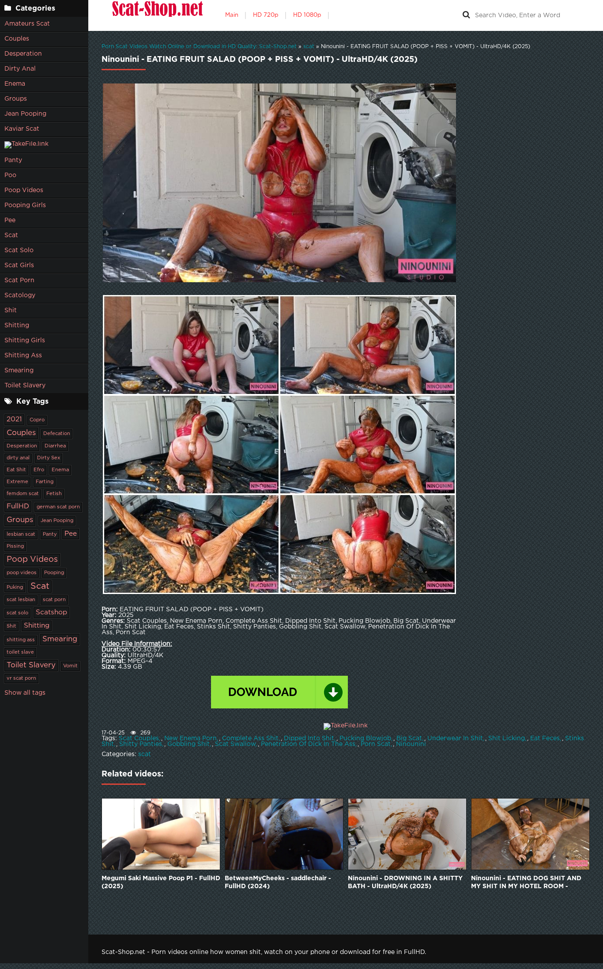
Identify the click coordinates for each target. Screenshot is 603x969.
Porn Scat (376, 744)
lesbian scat (21, 534)
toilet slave (20, 652)
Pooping (54, 573)
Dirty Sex (48, 458)
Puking (15, 587)
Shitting (16, 325)
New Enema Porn (190, 738)
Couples (16, 39)
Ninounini (411, 744)
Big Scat (409, 738)
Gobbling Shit (188, 744)
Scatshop (51, 612)
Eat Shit (16, 470)
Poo (10, 175)
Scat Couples (139, 738)
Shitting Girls (24, 340)
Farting (44, 482)
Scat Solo (19, 250)
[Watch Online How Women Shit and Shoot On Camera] (157, 15)
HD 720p (266, 15)
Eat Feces (545, 738)
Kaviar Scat (21, 129)
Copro (37, 420)
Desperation (23, 54)
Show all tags (24, 693)
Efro (39, 470)
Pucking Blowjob (365, 738)
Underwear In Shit (455, 738)
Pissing (15, 546)
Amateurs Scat (27, 23)
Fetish (54, 494)
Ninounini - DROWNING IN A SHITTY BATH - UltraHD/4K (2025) (405, 882)
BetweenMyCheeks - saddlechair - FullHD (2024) (278, 882)
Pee (9, 220)
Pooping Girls (25, 205)
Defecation (56, 434)
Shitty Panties (140, 744)
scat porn (54, 600)
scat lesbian (21, 600)
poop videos (22, 573)
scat (144, 754)
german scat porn (58, 507)
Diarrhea (55, 446)
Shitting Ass (23, 355)
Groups (15, 99)
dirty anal (18, 458)
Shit (10, 310)
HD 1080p (307, 15)
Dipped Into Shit (309, 738)
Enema (14, 84)
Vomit (70, 666)
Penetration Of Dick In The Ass (308, 744)
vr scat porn (21, 678)
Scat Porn (19, 280)
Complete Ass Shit (250, 738)
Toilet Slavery (24, 385)
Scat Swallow (235, 744)
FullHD (18, 506)
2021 (14, 419)
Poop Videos (23, 190)
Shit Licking (506, 738)
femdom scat (23, 494)
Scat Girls (19, 265)
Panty (13, 160)
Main (231, 15)
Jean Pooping (25, 114)
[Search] (466, 15)
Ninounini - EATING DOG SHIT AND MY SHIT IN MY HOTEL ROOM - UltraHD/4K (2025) (526, 883)
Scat (11, 235)
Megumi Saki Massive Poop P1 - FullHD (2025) (161, 882)
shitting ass (21, 640)
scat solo (17, 613)
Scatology (19, 295)
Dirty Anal (20, 69)
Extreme (17, 482)
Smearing (19, 370)
